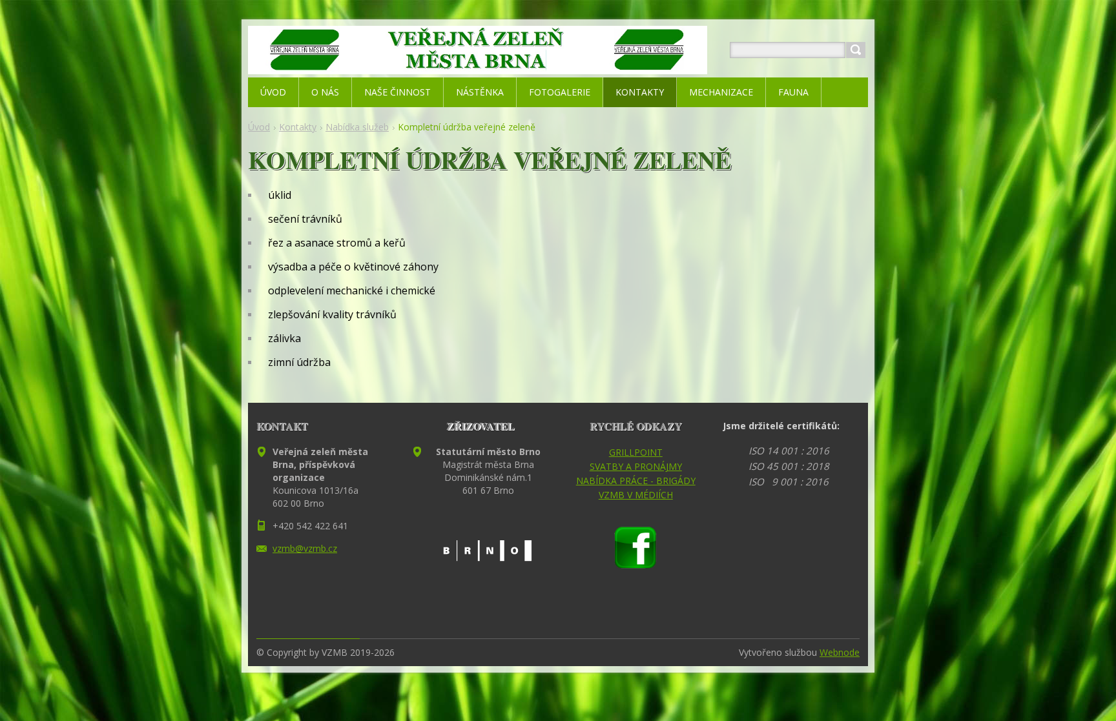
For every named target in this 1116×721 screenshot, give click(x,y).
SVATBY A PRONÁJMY (636, 466)
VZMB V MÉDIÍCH (636, 495)
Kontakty (297, 127)
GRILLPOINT (636, 452)
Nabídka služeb (357, 127)
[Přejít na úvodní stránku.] (477, 65)
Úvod (259, 127)
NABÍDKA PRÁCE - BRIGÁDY (636, 480)
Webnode (840, 652)
